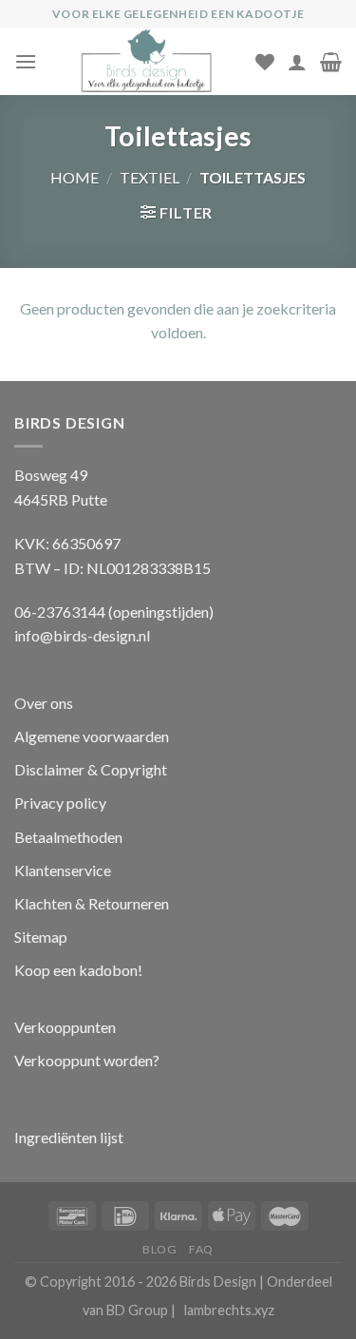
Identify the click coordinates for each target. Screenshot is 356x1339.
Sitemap (40, 937)
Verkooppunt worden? (86, 1060)
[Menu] (25, 61)
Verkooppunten (65, 1027)
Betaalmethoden (68, 837)
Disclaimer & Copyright (90, 769)
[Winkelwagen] (331, 62)
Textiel (149, 177)
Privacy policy (60, 803)
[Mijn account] (297, 62)
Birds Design (217, 1281)
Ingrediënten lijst (70, 1137)
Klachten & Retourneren (91, 903)
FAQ (201, 1249)
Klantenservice (62, 870)
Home (74, 177)
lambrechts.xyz (229, 1310)
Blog (159, 1249)
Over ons (43, 703)
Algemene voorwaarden (91, 736)
